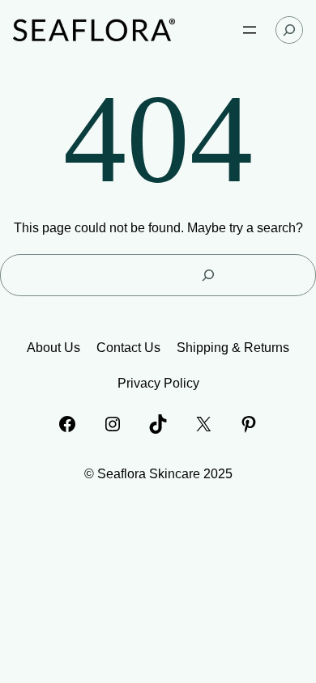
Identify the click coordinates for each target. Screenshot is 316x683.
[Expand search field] (289, 30)
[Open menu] (249, 30)
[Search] (208, 275)
